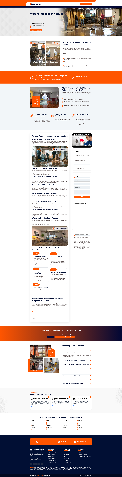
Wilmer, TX (80, 420)
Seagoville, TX (65, 429)
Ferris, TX (64, 422)
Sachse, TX (49, 422)
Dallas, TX (33, 420)
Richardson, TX (50, 425)
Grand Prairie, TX (50, 423)
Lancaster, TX (65, 423)
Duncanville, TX (65, 420)
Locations (67, 454)
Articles (67, 460)
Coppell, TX (34, 427)
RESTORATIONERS (40, 475)
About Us (67, 458)
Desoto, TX (49, 429)
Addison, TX (34, 422)
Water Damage (52, 454)
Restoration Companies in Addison (85, 456)
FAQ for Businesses (82, 452)
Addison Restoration (35, 6)
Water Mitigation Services (53, 452)
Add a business (68, 462)
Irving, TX (33, 425)
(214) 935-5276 (81, 77)
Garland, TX (49, 420)
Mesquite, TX (65, 427)
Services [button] (55, 4)
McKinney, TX (80, 429)
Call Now (51, 336)
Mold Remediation (52, 462)
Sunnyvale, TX (80, 423)
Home (50, 4)
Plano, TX (79, 425)
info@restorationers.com (81, 441)
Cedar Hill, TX (49, 427)
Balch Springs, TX (81, 422)
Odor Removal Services (53, 460)
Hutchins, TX (65, 425)
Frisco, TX (80, 427)
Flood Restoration (52, 458)
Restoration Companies (83, 454)
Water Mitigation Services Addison (44, 6)
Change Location (46, 0)
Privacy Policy (81, 475)
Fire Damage (51, 456)
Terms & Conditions (88, 475)
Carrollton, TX (34, 423)
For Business (69, 4)
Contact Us (62, 4)
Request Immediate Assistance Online (64, 336)
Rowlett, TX (34, 429)
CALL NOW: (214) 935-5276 (36, 30)
